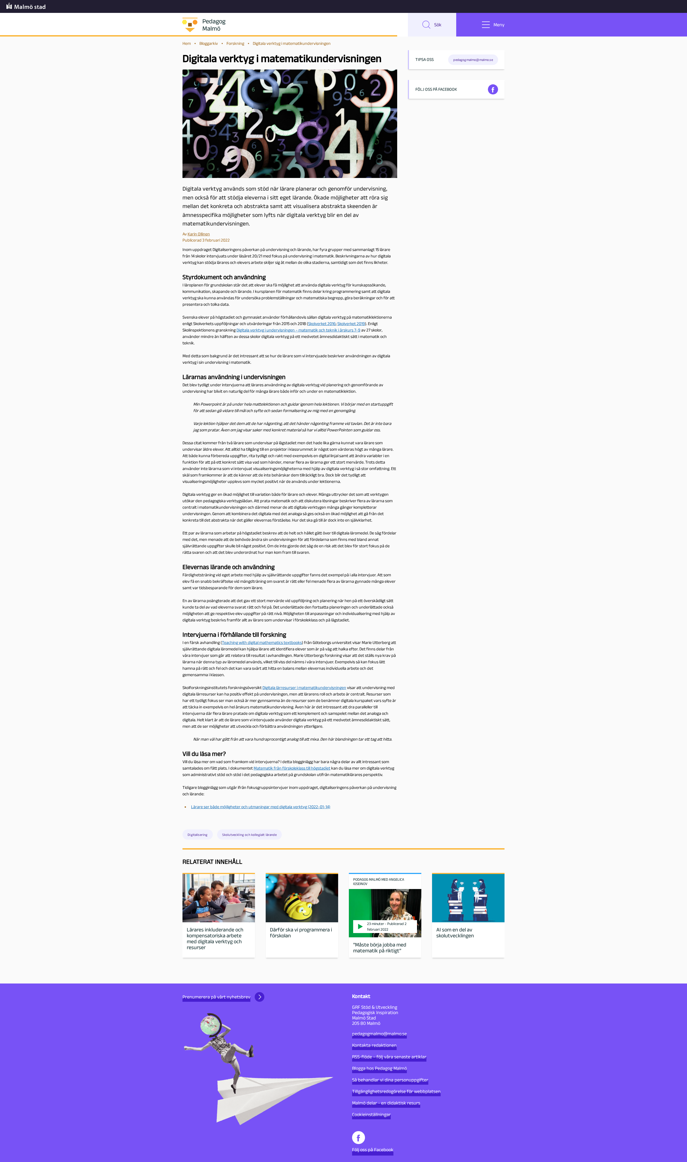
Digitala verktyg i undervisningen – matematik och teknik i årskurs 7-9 (298, 330)
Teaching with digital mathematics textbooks (262, 642)
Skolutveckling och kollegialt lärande (249, 835)
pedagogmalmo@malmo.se (379, 1033)
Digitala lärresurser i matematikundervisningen (304, 687)
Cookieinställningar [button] (371, 1114)
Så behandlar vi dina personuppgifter (390, 1080)
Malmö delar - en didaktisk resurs (386, 1103)
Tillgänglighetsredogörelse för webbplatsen (396, 1091)
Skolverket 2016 (322, 323)
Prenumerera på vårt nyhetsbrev (216, 997)
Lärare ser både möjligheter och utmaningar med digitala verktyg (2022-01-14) (260, 806)
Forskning (235, 43)
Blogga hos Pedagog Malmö (379, 1068)
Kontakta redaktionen (374, 1045)
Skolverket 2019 (351, 323)
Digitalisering (197, 835)
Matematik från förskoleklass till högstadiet (292, 768)
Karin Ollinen (199, 234)
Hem (186, 43)
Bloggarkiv (208, 43)
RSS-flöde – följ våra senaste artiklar (389, 1056)
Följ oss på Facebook (372, 1149)
